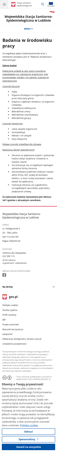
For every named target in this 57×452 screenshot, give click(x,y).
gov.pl (13, 297)
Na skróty (7, 286)
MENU (27, 28)
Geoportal (7, 334)
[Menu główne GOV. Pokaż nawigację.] (4, 4)
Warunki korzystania (12, 329)
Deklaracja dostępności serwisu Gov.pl (21, 338)
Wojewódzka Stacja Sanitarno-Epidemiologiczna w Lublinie (29, 18)
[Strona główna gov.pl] (13, 4)
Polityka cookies (10, 305)
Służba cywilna (9, 310)
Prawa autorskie (10, 324)
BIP (4, 319)
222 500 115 (8, 256)
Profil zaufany (9, 314)
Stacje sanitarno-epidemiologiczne (24, 4)
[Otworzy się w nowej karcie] (4, 275)
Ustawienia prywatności (14, 343)
